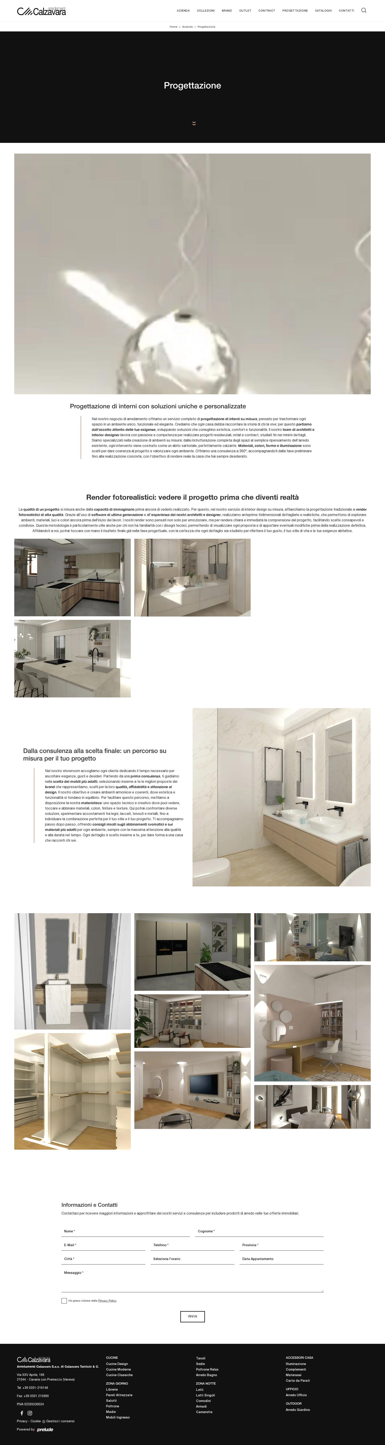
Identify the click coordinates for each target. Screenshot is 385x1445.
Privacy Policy (107, 1300)
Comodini (203, 1401)
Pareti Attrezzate (119, 1395)
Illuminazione (296, 1364)
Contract (266, 11)
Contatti (346, 11)
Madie (111, 1412)
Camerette (204, 1412)
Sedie (200, 1364)
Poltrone (112, 1406)
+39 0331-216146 (35, 1388)
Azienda (183, 11)
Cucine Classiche (119, 1375)
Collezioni (206, 11)
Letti (199, 1390)
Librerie (112, 1389)
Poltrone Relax (207, 1369)
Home (173, 26)
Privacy (22, 1421)
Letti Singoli (205, 1395)
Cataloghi (323, 11)
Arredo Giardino (298, 1410)
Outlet (245, 11)
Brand (227, 11)
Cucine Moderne (118, 1369)
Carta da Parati (298, 1380)
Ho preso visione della (93, 1300)
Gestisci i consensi (60, 1421)
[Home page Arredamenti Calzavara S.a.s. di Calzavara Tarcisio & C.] (56, 10)
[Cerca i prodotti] (364, 10)
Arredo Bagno (206, 1375)
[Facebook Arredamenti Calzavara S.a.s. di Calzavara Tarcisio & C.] (21, 1412)
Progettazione (295, 11)
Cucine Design (117, 1364)
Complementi (296, 1369)
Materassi (293, 1375)
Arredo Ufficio (296, 1395)
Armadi (201, 1406)
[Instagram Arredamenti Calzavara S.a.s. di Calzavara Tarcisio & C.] (28, 1412)
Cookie (36, 1421)
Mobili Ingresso (118, 1417)
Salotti (111, 1401)
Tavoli (200, 1358)
